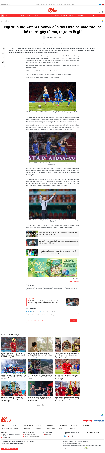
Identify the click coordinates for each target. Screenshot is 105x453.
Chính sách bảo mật (93, 432)
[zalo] (77, 436)
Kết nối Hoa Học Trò (52, 428)
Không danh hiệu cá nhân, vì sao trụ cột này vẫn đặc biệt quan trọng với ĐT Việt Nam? (67, 399)
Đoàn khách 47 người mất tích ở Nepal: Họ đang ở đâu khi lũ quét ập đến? (40, 377)
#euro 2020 (30, 288)
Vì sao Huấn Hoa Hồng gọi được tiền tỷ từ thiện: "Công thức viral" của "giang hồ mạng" (67, 355)
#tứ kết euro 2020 (71, 288)
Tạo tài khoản (39, 311)
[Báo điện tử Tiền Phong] (87, 421)
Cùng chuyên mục (10, 335)
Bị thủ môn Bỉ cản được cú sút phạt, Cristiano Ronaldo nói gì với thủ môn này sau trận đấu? (44, 301)
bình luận (59, 44)
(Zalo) (33, 434)
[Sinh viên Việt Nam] (99, 421)
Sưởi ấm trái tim (63, 425)
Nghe (3, 49)
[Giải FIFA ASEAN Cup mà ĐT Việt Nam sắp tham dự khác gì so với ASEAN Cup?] (13, 388)
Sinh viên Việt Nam (69, 4)
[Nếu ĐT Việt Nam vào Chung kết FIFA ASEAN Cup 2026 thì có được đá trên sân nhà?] (13, 366)
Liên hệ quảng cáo (28, 432)
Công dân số (27, 428)
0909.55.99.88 (28, 434)
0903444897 (48, 434)
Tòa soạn (4, 432)
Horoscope (96, 15)
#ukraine (39, 288)
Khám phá (16, 15)
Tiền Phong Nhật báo (55, 4)
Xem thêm (102, 15)
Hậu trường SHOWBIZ (53, 15)
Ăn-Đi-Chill (64, 15)
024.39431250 (6, 437)
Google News (102, 21)
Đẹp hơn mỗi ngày (40, 15)
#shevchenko (48, 288)
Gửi (73, 320)
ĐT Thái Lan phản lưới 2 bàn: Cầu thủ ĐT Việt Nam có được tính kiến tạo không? (66, 377)
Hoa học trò (6, 419)
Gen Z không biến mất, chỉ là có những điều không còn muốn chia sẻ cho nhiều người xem (40, 355)
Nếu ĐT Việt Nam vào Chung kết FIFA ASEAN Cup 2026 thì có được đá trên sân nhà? (13, 377)
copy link (52, 44)
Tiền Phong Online (41, 4)
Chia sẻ (3, 53)
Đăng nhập (29, 311)
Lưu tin (3, 57)
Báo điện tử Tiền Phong (52, 10)
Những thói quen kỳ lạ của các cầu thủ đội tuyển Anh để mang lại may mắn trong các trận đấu (58, 233)
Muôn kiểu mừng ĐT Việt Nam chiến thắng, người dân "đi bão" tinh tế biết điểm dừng (40, 399)
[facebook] (100, 4)
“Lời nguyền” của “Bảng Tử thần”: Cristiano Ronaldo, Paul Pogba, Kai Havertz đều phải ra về (58, 242)
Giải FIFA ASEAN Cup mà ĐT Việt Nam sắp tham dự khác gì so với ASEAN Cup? (12, 399)
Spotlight (88, 15)
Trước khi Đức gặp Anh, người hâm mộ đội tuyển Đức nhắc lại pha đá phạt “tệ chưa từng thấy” (57, 252)
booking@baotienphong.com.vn (32, 436)
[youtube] (103, 4)
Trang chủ (2, 15)
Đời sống (8, 15)
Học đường (30, 15)
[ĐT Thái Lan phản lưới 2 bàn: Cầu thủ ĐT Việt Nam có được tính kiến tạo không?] (67, 366)
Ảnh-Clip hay (72, 15)
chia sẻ (45, 44)
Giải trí (22, 15)
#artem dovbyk (58, 288)
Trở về (3, 66)
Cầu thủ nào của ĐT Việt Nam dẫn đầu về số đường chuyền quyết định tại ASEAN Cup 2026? (13, 355)
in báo (56, 44)
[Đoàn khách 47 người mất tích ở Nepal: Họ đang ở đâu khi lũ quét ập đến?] (40, 366)
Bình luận (3, 62)
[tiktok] (73, 436)
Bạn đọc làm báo (10, 449)
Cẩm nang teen (85, 425)
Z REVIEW (80, 15)
